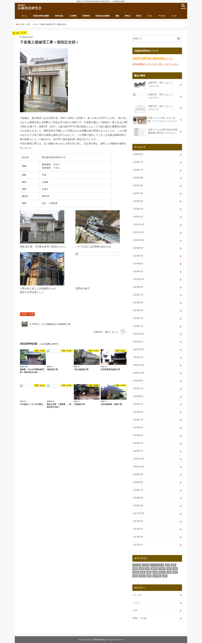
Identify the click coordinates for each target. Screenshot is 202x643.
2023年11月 (138, 279)
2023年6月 (138, 302)
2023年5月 (138, 310)
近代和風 (156, 576)
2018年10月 (138, 466)
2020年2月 (138, 404)
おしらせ (136, 565)
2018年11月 (138, 459)
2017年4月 (138, 529)
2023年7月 (138, 295)
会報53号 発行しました (160, 96)
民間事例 (86, 16)
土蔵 (147, 569)
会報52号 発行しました (160, 108)
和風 (135, 569)
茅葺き (142, 576)
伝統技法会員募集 (102, 16)
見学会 (138, 16)
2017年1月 (138, 545)
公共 (135, 610)
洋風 (155, 572)
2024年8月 (138, 248)
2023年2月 (138, 318)
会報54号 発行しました (160, 84)
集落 (165, 576)
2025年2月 (138, 209)
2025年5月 (138, 185)
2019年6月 (138, 427)
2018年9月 (138, 474)
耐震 (135, 576)
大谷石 (162, 569)
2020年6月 (138, 396)
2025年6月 (138, 178)
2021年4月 (138, 357)
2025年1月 (138, 217)
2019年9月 (138, 412)
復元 (169, 569)
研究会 (127, 16)
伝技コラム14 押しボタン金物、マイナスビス (162, 119)
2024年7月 (138, 256)
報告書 (154, 569)
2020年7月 (138, 388)
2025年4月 (138, 193)
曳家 (149, 572)
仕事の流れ (59, 16)
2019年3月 (138, 443)
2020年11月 (138, 365)
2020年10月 (138, 373)
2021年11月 (138, 349)
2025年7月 (138, 170)
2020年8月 (138, 381)
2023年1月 (138, 326)
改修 (175, 569)
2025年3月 (138, 201)
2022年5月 (138, 342)
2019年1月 (138, 451)
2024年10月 (138, 240)
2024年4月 (138, 271)
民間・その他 (28, 314)
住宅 (167, 565)
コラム (149, 16)
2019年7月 (138, 420)
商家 (141, 569)
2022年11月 (138, 334)
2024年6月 (138, 263)
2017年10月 (138, 513)
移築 (175, 572)
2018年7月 (138, 490)
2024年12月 (138, 224)
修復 (173, 565)
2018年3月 (138, 505)
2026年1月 (138, 162)
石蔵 (169, 572)
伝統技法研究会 (99, 639)
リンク (174, 16)
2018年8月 (138, 482)
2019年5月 (138, 435)
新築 (143, 572)
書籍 (117, 16)
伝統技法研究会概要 (41, 16)
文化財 (136, 572)
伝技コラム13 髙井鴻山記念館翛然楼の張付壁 (163, 131)
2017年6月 (138, 521)
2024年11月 (138, 232)
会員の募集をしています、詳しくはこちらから (155, 64)
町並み (162, 572)
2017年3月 (138, 537)
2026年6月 (138, 154)
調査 (149, 576)
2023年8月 (138, 287)
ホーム (24, 16)
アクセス (161, 16)
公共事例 (73, 16)
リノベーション (157, 565)
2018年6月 (138, 498)
